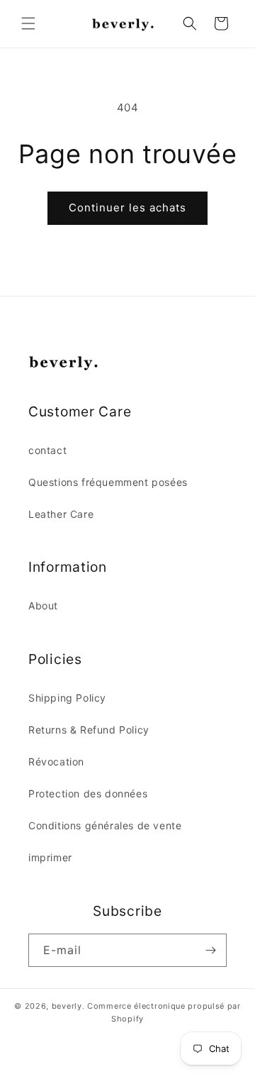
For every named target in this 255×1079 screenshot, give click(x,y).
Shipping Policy (67, 698)
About (43, 605)
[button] (28, 23)
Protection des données (87, 793)
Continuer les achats (127, 207)
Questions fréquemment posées (108, 482)
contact (47, 450)
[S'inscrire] (210, 950)
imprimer (50, 857)
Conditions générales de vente (104, 825)
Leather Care (61, 514)
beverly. (68, 1006)
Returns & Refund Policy (88, 730)
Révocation (56, 762)
